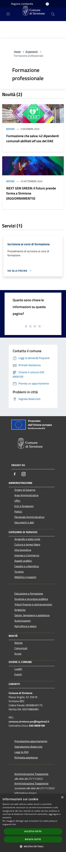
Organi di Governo (24, 490)
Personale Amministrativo (29, 517)
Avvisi (17, 654)
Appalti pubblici (23, 561)
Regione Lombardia (22, 4)
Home (17, 52)
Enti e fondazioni (24, 506)
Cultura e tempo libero (27, 544)
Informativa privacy (25, 793)
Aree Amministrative (26, 495)
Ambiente (20, 610)
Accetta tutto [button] (32, 831)
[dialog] (33, 823)
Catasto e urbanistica (26, 566)
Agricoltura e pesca (25, 626)
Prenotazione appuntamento (30, 741)
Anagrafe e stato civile (27, 539)
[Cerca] (53, 14)
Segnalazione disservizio (28, 747)
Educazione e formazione (28, 593)
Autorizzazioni (22, 621)
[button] (32, 846)
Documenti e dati (24, 522)
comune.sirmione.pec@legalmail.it (29, 721)
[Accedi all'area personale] (47, 4)
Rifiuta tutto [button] (33, 839)
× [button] (62, 797)
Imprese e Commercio (26, 555)
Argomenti (32, 52)
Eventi (18, 674)
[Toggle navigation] (8, 14)
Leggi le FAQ (21, 752)
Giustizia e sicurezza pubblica (31, 599)
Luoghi (18, 669)
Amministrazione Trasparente (31, 774)
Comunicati (20, 648)
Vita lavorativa (22, 550)
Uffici (17, 501)
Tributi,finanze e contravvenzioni (33, 604)
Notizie (10, 129)
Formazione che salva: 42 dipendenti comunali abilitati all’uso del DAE (32, 138)
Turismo (19, 572)
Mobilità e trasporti (25, 577)
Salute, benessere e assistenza (32, 615)
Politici (18, 512)
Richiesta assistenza (26, 757)
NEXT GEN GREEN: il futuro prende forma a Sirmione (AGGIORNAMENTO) (31, 193)
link (14, 824)
